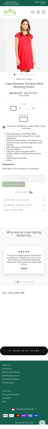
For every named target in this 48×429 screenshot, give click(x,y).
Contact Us (7, 369)
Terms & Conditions (10, 379)
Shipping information (18, 205)
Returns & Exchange (11, 372)
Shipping (6, 398)
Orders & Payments (10, 376)
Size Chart (6, 391)
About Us (6, 365)
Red (23, 119)
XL (33, 108)
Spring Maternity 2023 (24, 423)
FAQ (4, 402)
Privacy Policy (8, 383)
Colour (24, 115)
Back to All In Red (26, 351)
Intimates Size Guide (17, 200)
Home (18, 79)
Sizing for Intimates (10, 395)
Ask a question (13, 210)
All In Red (27, 79)
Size (23, 104)
